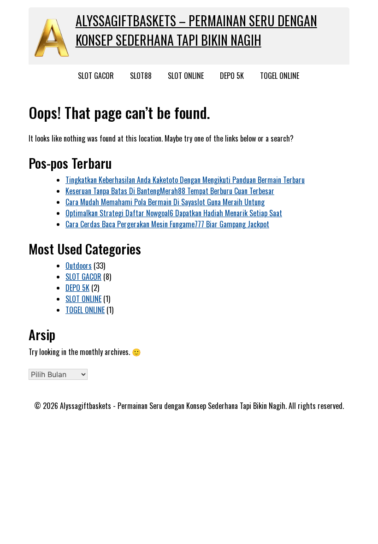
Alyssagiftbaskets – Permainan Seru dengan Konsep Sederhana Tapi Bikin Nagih (196, 30)
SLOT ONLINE (186, 75)
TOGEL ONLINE (279, 75)
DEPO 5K (232, 75)
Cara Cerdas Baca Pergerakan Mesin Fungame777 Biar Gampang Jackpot (167, 224)
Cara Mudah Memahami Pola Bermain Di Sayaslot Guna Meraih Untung (165, 201)
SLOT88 (141, 75)
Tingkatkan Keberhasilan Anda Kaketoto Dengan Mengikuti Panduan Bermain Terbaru (185, 179)
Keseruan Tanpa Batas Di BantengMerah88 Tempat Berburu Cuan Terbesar (169, 190)
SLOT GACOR (96, 75)
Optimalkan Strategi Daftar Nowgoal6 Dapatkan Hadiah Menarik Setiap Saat (173, 213)
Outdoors (78, 265)
